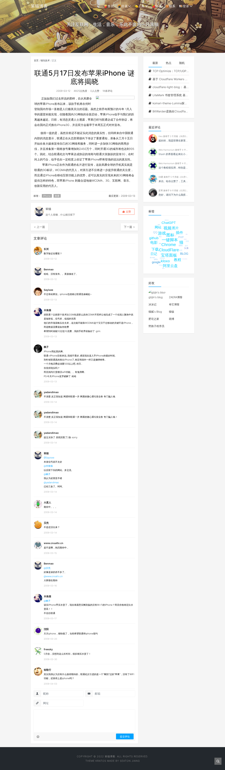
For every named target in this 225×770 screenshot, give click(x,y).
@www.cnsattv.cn (53, 576)
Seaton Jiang (130, 760)
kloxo (165, 261)
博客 (160, 243)
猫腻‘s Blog (155, 311)
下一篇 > (129, 227)
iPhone (47, 195)
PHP (181, 237)
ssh (175, 235)
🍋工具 (139, 6)
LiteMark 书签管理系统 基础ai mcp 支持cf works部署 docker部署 (171, 95)
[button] (126, 212)
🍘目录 (122, 6)
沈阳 (46, 629)
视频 (167, 228)
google (156, 262)
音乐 (163, 268)
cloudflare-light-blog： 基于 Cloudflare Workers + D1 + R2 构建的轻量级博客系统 (171, 87)
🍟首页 (109, 6)
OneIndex (162, 258)
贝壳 (46, 522)
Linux (161, 265)
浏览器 (185, 239)
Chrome (168, 244)
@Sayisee (49, 457)
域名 (159, 224)
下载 (155, 249)
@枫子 (47, 474)
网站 (158, 227)
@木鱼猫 (48, 465)
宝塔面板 (169, 255)
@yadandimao (51, 482)
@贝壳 (47, 568)
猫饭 (171, 311)
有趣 (186, 234)
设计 (186, 246)
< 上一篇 (39, 227)
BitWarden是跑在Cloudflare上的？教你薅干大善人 (171, 111)
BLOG (184, 253)
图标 (170, 235)
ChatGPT (169, 223)
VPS (156, 259)
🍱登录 (184, 6)
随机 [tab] (182, 63)
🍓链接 (157, 6)
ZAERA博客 (175, 297)
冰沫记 (152, 304)
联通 (57, 195)
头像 (186, 248)
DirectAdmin (184, 258)
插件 (179, 233)
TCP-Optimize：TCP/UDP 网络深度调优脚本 (171, 71)
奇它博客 (174, 304)
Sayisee (48, 289)
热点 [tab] (168, 63)
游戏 (162, 233)
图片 (175, 228)
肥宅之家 (154, 319)
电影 (154, 242)
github (154, 238)
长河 (46, 248)
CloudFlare (169, 250)
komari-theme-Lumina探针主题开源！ (171, 103)
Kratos (100, 760)
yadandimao (51, 392)
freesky (48, 649)
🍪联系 (170, 6)
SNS (180, 245)
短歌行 (47, 669)
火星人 (47, 502)
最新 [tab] (155, 63)
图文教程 (152, 257)
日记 (153, 254)
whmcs (167, 220)
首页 (36, 60)
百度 (187, 241)
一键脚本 (170, 240)
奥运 (160, 236)
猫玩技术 (45, 60)
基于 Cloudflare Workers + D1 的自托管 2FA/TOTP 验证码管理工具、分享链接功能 (171, 79)
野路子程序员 (156, 326)
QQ (155, 232)
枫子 (46, 346)
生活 (180, 250)
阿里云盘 (170, 266)
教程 (177, 260)
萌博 (171, 319)
